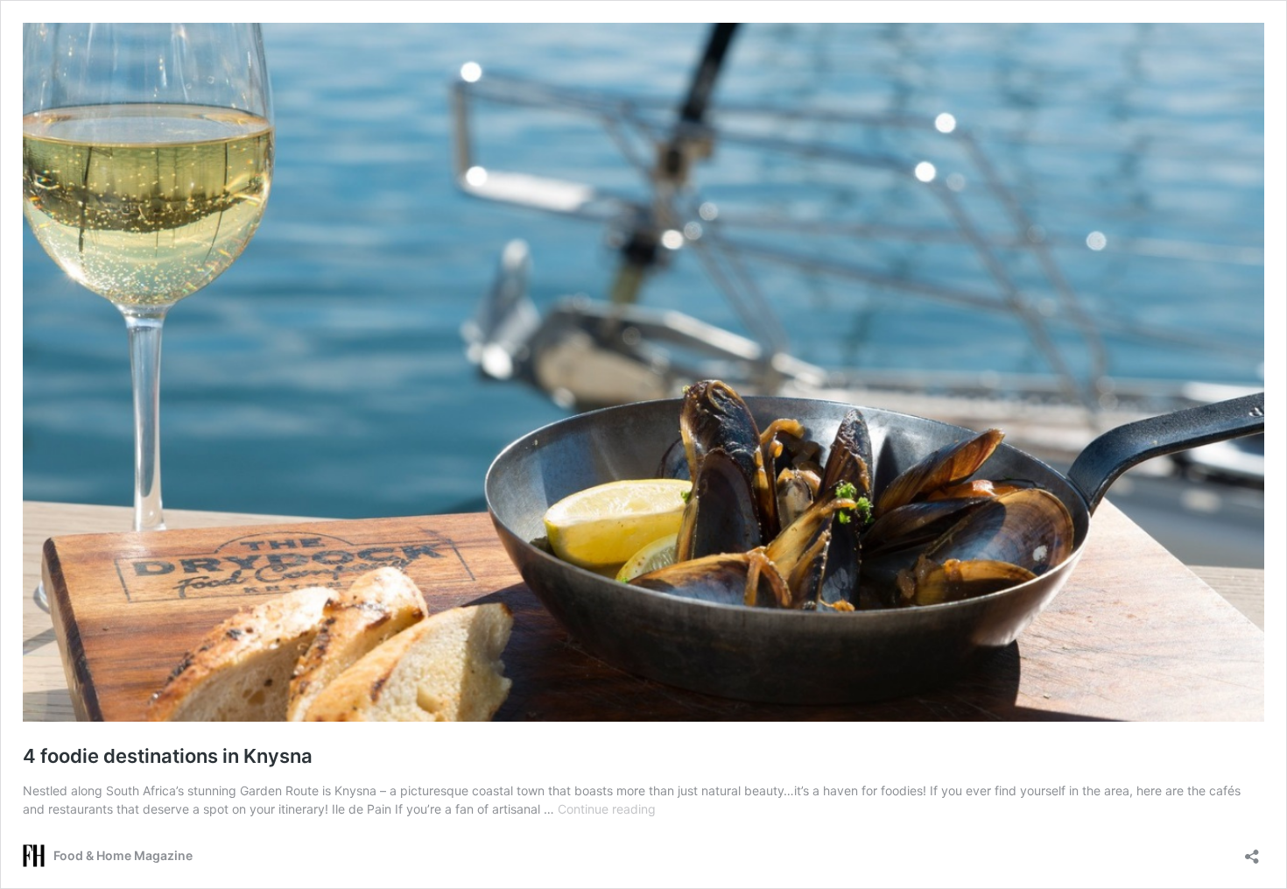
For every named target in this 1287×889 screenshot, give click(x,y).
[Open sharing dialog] (1252, 850)
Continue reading (607, 808)
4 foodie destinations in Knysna (168, 755)
